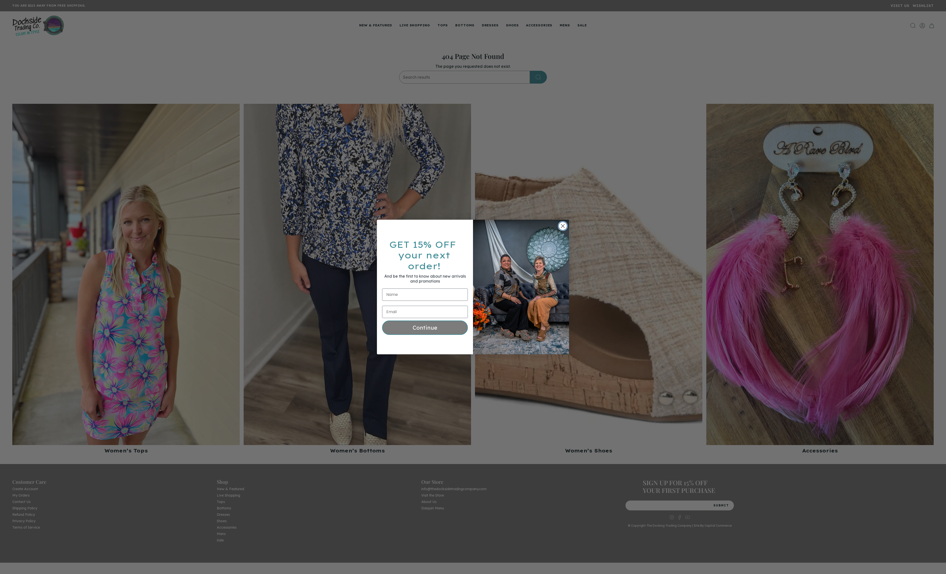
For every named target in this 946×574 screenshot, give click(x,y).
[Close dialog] (562, 226)
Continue (425, 327)
